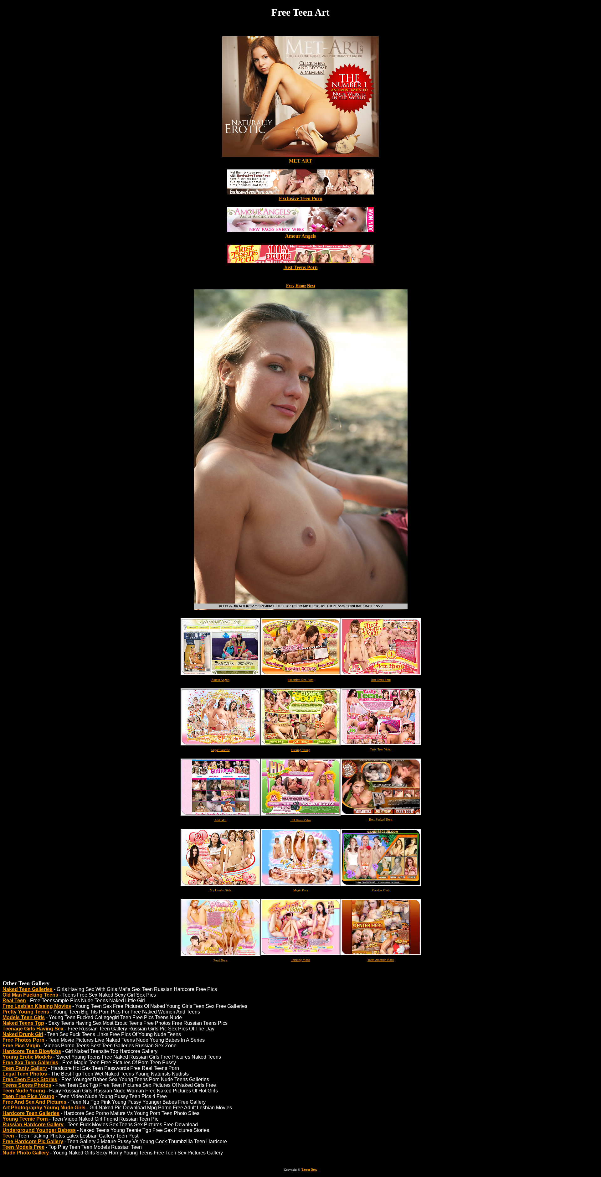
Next (311, 285)
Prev (290, 285)
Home (300, 285)
